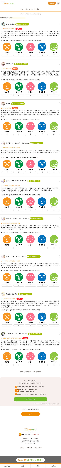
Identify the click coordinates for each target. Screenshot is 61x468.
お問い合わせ (38, 447)
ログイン (30, 414)
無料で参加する (30, 399)
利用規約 (29, 447)
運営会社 (21, 447)
